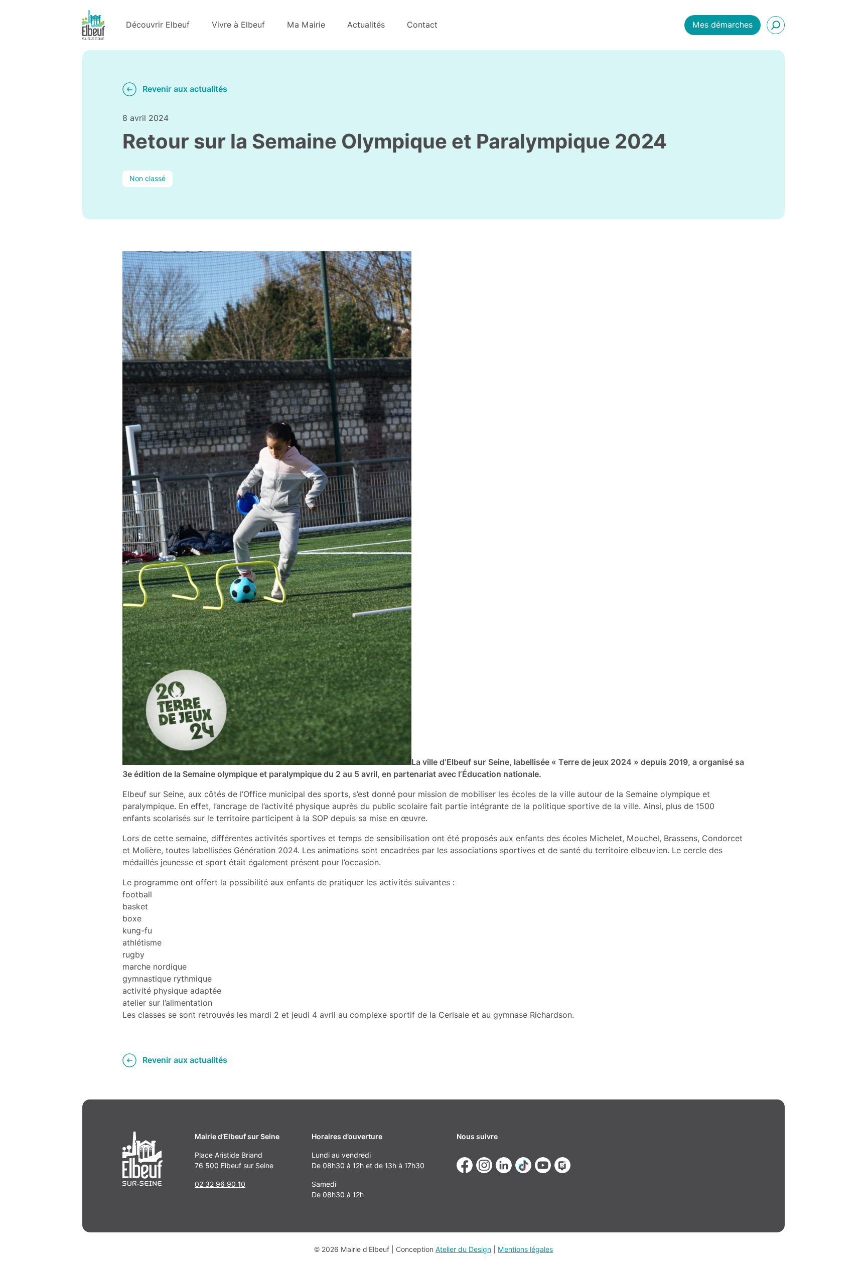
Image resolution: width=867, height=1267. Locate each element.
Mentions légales (525, 1249)
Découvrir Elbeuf (158, 25)
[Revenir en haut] (845, 1245)
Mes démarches (722, 25)
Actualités (366, 25)
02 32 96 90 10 (220, 1184)
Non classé (147, 179)
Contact (422, 25)
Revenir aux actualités (184, 89)
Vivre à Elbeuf (238, 25)
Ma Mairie (306, 25)
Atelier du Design (463, 1249)
